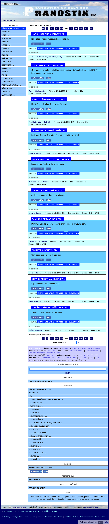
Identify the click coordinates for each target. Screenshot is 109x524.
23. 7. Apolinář (36, 439)
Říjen (6, 75)
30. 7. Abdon (35, 456)
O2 (66, 48)
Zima (5, 42)
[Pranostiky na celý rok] (54, 17)
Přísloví (40, 517)
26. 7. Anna (34, 449)
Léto (5, 35)
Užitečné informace (86, 517)
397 (80, 29)
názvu (90, 348)
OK (100, 522)
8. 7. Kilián (34, 413)
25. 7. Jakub (35, 446)
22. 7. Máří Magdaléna (40, 436)
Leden (6, 45)
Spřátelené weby (51, 511)
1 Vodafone (46, 358)
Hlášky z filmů (17, 517)
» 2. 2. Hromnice (39, 91)
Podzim (6, 38)
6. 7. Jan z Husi (36, 406)
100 (96, 355)
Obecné (33, 393)
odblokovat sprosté (92, 351)
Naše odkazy (34, 480)
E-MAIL (40, 48)
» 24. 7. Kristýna (43, 182)
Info (106, 522)
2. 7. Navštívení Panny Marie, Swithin (46, 399)
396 (75, 29)
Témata (7, 88)
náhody (97, 348)
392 (56, 29)
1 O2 (80, 358)
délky (84, 348)
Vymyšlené (8, 95)
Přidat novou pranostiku (40, 381)
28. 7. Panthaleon (37, 453)
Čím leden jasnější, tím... (45, 250)
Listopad (7, 78)
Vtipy (103, 517)
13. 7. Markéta (36, 419)
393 (61, 29)
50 (92, 355)
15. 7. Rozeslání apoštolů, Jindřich (45, 423)
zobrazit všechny (78, 360)
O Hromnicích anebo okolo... (48, 65)
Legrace (26, 517)
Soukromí (8, 511)
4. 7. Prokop (35, 403)
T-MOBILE (59, 48)
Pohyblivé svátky (11, 85)
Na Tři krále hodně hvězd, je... (49, 34)
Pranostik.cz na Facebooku (41, 468)
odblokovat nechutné (37, 353)
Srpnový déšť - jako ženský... (48, 279)
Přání (33, 517)
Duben (6, 55)
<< (43, 29)
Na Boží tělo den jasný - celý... (49, 99)
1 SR (91, 358)
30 (88, 355)
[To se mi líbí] (38, 44)
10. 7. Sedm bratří (38, 416)
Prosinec (8, 82)
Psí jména (48, 517)
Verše (97, 517)
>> (91, 29)
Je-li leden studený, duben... (48, 190)
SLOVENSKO (74, 48)
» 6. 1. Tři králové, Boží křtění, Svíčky (48, 57)
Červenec (8, 65)
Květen (7, 58)
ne (54, 351)
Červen (7, 62)
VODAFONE (49, 48)
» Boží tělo (47, 122)
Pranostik (9, 20)
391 (52, 29)
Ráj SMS (67, 517)
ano (49, 351)
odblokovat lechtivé (76, 351)
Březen (7, 52)
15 (84, 355)
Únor (6, 48)
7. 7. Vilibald (35, 409)
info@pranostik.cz (91, 507)
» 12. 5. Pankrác (41, 242)
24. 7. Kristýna (36, 443)
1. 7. (31, 396)
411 (86, 29)
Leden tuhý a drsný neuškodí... (49, 130)
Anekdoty (7, 517)
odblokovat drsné (53, 353)
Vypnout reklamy (37, 488)
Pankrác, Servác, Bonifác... (47, 219)
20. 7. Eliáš (34, 429)
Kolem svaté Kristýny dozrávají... (51, 159)
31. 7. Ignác (34, 459)
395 (71, 29)
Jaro (6, 32)
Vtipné (6, 92)
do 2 (54, 358)
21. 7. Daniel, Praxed (38, 433)
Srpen (6, 68)
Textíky (75, 517)
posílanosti (75, 348)
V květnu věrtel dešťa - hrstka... (50, 308)
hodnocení (65, 348)
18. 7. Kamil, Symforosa (40, 426)
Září (5, 72)
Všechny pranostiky (13, 28)
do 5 (59, 358)
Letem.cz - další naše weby (28, 511)
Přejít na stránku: (60, 343)
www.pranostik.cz (19, 507)
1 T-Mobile (67, 358)
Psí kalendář (58, 517)
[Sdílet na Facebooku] (49, 44)
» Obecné (37, 153)
